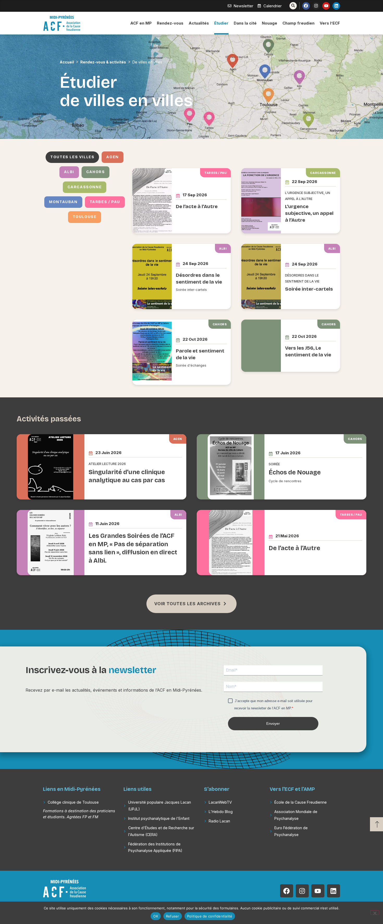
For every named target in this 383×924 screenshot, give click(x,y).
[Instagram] (316, 6)
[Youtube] (326, 6)
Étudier (221, 23)
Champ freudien (298, 23)
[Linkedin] (336, 6)
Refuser (172, 916)
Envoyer (273, 723)
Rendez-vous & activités (103, 62)
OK (155, 916)
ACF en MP (141, 23)
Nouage (269, 23)
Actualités (199, 23)
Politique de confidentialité (209, 916)
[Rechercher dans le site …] (293, 5)
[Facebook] (306, 6)
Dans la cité (245, 23)
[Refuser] (374, 912)
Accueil (67, 62)
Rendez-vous (170, 23)
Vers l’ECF (330, 23)
